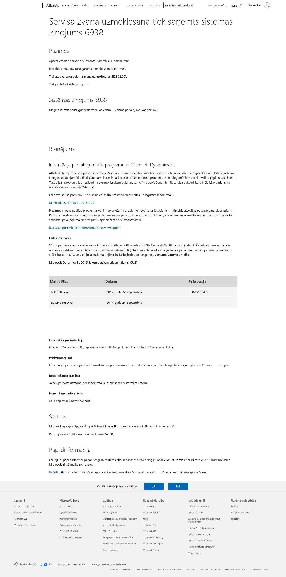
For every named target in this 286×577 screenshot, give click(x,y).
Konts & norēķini (134, 5)
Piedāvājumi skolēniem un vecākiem (119, 543)
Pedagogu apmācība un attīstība (118, 537)
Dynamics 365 (149, 524)
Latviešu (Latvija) (28, 564)
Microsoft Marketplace (199, 534)
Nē (178, 486)
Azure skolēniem (110, 549)
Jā (153, 486)
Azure (145, 518)
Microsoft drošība (151, 512)
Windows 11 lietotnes (24, 524)
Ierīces (114, 5)
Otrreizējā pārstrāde (69, 531)
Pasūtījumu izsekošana (70, 524)
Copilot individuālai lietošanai (28, 512)
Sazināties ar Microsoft (121, 569)
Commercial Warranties (71, 537)
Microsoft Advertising (153, 537)
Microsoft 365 (70, 5)
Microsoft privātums (240, 512)
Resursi (152, 5)
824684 (54, 472)
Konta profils (65, 506)
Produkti (98, 5)
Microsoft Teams (151, 549)
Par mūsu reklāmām (210, 569)
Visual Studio (194, 552)
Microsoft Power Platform (200, 540)
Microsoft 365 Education (114, 524)
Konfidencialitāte (145, 569)
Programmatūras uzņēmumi (201, 546)
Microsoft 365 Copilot (153, 543)
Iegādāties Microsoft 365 (179, 5)
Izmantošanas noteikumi (169, 569)
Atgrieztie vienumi (68, 518)
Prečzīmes (191, 569)
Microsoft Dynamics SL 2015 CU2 (71, 202)
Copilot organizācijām (24, 506)
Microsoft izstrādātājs (198, 506)
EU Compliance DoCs (235, 569)
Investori (235, 518)
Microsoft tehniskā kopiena (201, 528)
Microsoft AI (148, 506)
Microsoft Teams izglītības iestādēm (120, 518)
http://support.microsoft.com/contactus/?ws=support (85, 227)
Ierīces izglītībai (110, 512)
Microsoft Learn (195, 512)
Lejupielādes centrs (69, 512)
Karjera (234, 506)
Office (85, 5)
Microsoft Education (112, 506)
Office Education (110, 531)
